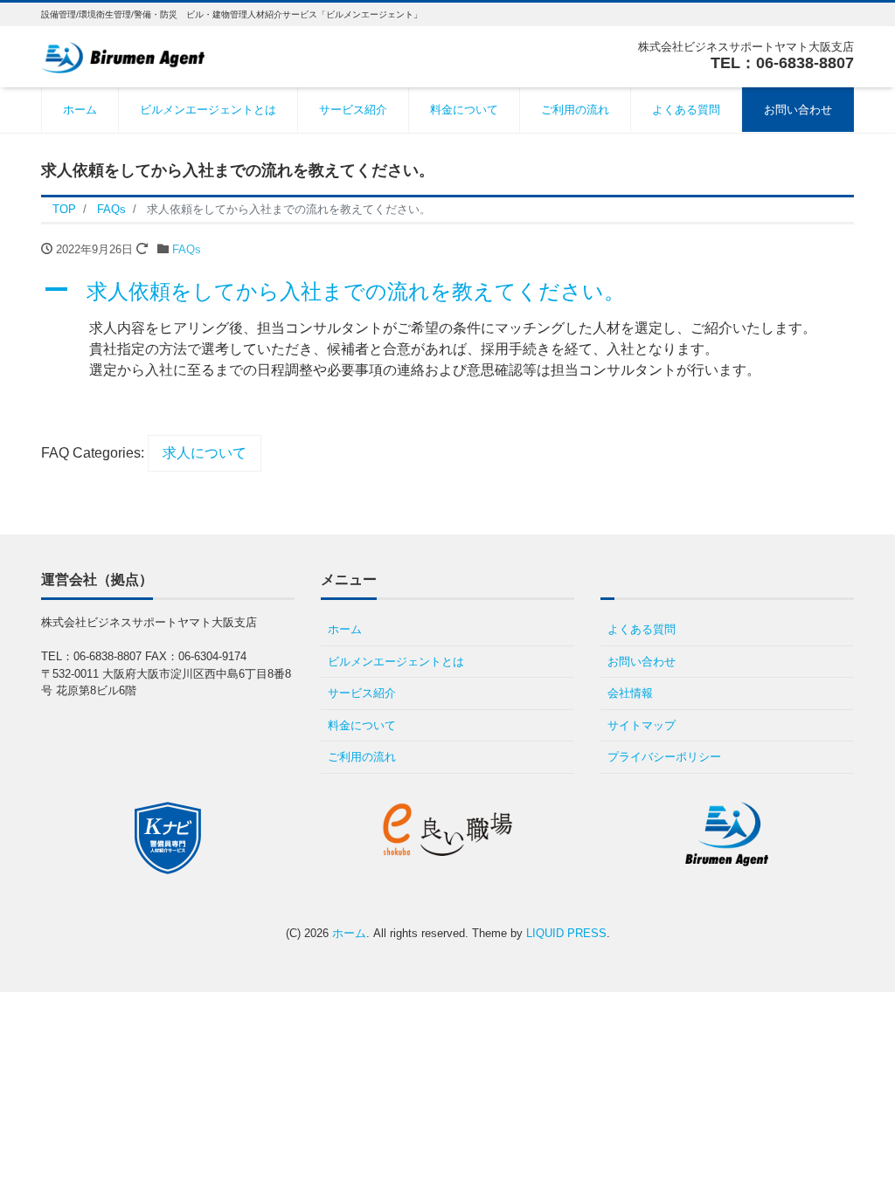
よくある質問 (686, 109)
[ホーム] (123, 55)
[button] (447, 292)
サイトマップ (641, 725)
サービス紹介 (353, 109)
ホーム (80, 109)
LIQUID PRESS (566, 933)
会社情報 (630, 693)
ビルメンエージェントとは (208, 109)
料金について (464, 109)
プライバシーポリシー (664, 756)
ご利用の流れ (575, 109)
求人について (204, 452)
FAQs (186, 249)
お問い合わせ (798, 109)
